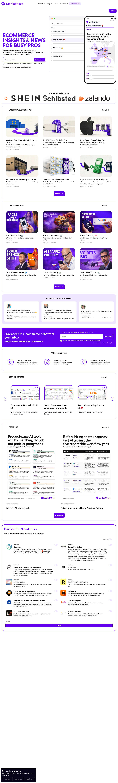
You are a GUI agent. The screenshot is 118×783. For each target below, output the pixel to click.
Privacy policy (12, 773)
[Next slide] (112, 399)
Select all (105, 539)
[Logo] (3, 3)
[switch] (110, 539)
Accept (7, 779)
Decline (29, 779)
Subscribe (39, 60)
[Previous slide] (5, 399)
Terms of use (24, 773)
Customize (18, 779)
